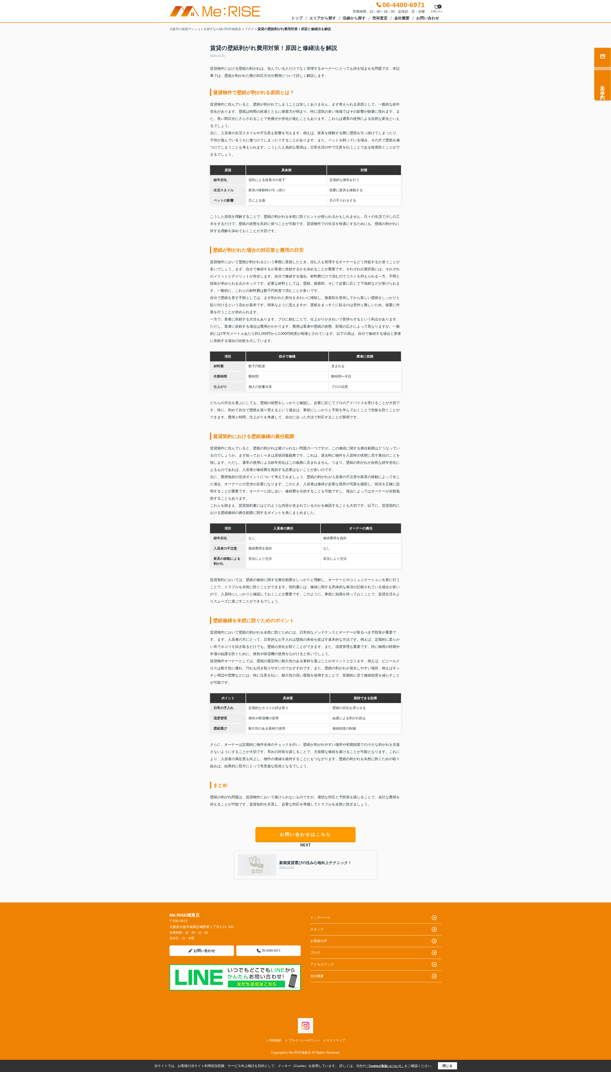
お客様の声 (318, 941)
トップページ (320, 917)
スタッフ (317, 929)
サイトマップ (336, 1040)
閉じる (447, 1066)
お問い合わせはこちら (305, 834)
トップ (297, 18)
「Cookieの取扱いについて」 (385, 1066)
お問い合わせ (427, 18)
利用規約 (275, 1040)
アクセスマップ (322, 964)
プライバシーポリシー (304, 1040)
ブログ (315, 953)
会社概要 (402, 18)
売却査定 (380, 18)
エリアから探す (322, 18)
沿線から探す (354, 18)
